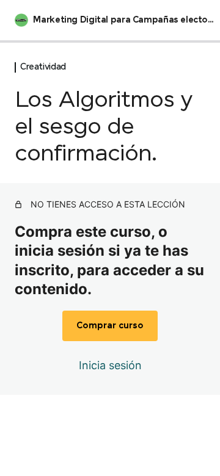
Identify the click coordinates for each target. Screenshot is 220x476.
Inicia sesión (110, 365)
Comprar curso (110, 326)
